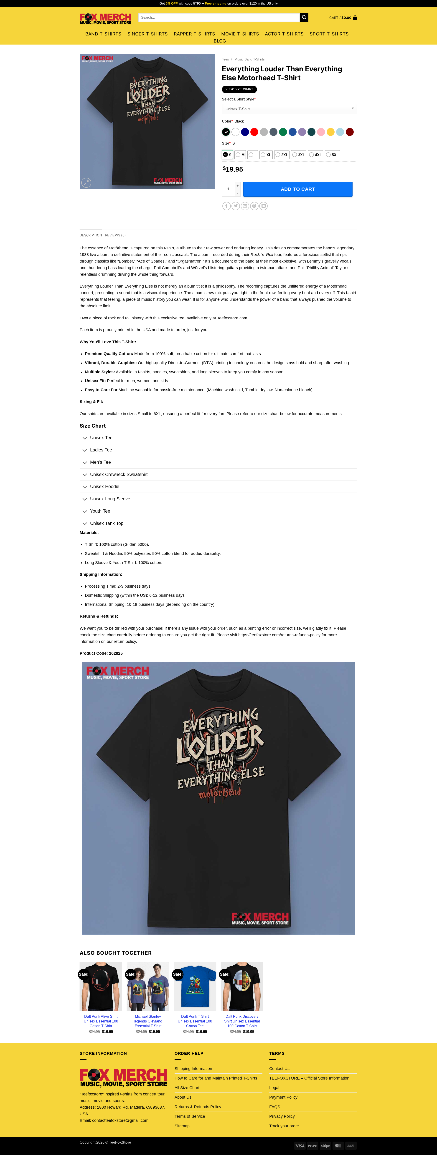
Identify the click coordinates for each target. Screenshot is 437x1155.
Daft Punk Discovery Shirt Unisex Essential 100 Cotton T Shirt (242, 1021)
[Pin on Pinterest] (254, 206)
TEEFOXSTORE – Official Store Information (309, 1078)
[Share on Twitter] (235, 206)
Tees (225, 59)
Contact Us (279, 1068)
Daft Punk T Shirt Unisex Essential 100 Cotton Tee (195, 1021)
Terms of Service (190, 1116)
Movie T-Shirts (240, 34)
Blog (220, 41)
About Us (183, 1097)
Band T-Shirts (103, 34)
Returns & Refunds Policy (198, 1107)
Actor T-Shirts (284, 34)
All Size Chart (187, 1087)
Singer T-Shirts (147, 34)
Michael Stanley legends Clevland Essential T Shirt (148, 1021)
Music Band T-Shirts (249, 59)
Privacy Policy (282, 1116)
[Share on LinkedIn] (263, 206)
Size (226, 143)
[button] (343, 17)
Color (227, 121)
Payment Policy (283, 1097)
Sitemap (182, 1126)
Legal (274, 1087)
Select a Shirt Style (239, 99)
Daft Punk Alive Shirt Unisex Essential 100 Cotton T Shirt (101, 1021)
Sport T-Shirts (329, 34)
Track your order (284, 1126)
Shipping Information (193, 1068)
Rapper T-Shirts (194, 34)
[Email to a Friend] (245, 206)
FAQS (274, 1107)
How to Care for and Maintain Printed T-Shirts (216, 1078)
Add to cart (298, 189)
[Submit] (304, 17)
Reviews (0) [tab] (115, 235)
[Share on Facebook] (226, 206)
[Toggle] (85, 438)
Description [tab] (91, 235)
